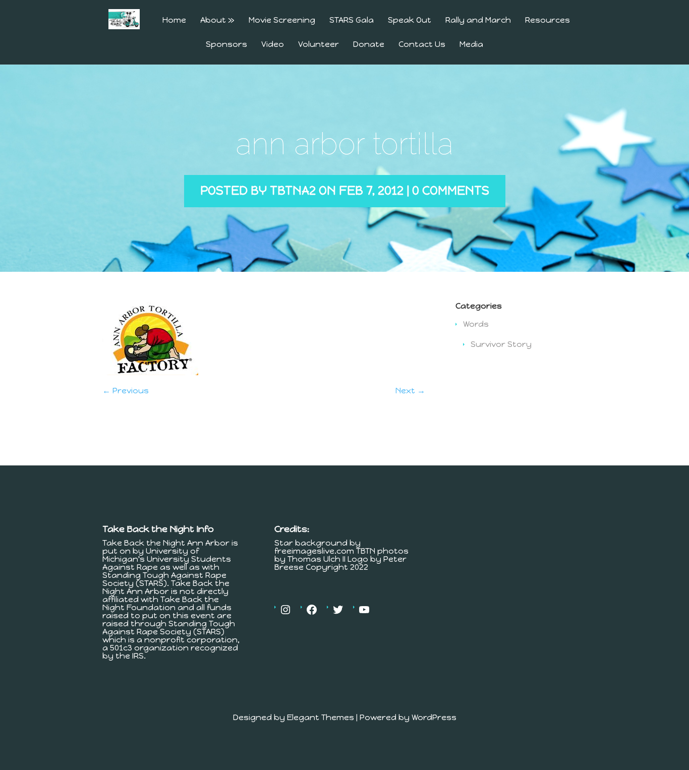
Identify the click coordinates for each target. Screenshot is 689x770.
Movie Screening (282, 20)
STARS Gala (351, 20)
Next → (410, 390)
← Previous (125, 390)
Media (471, 44)
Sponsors (226, 44)
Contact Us (421, 44)
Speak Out (409, 20)
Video (272, 44)
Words (476, 324)
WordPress (434, 717)
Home (174, 20)
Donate (368, 44)
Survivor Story (501, 344)
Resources (547, 20)
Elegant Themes (320, 717)
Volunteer (318, 44)
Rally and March (478, 20)
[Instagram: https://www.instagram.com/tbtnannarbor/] (285, 610)
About (217, 20)
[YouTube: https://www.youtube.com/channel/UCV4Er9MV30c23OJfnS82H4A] (364, 610)
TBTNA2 (293, 190)
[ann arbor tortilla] (150, 372)
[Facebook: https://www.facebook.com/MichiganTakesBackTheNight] (312, 610)
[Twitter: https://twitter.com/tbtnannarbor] (338, 610)
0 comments (450, 190)
